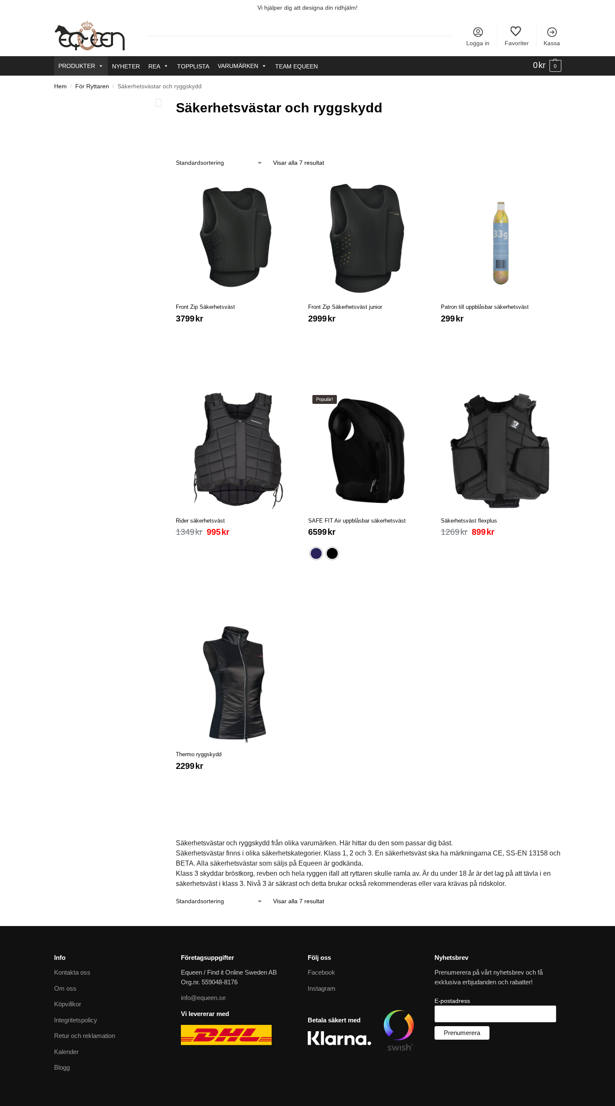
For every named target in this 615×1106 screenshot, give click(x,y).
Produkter (76, 66)
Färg (183, 134)
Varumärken (238, 66)
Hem (60, 86)
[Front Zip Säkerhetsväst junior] (368, 229)
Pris (375, 134)
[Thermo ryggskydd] (236, 676)
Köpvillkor (67, 995)
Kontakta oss (72, 963)
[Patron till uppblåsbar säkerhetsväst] (501, 229)
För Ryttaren (92, 86)
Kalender (66, 1043)
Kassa (552, 43)
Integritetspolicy (75, 1011)
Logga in (477, 43)
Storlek (283, 134)
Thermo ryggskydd (198, 746)
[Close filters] (158, 103)
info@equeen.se (203, 989)
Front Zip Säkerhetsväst (205, 298)
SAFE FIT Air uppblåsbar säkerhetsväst (357, 512)
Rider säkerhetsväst (200, 512)
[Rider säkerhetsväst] (236, 442)
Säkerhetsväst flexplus (469, 512)
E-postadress (452, 992)
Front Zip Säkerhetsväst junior (345, 298)
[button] (547, 65)
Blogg (62, 1058)
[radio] (316, 545)
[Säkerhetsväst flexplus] (501, 442)
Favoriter (517, 43)
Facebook (321, 963)
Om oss (65, 979)
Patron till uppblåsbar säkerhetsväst (485, 298)
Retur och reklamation (84, 1027)
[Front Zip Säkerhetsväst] (236, 229)
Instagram (322, 979)
